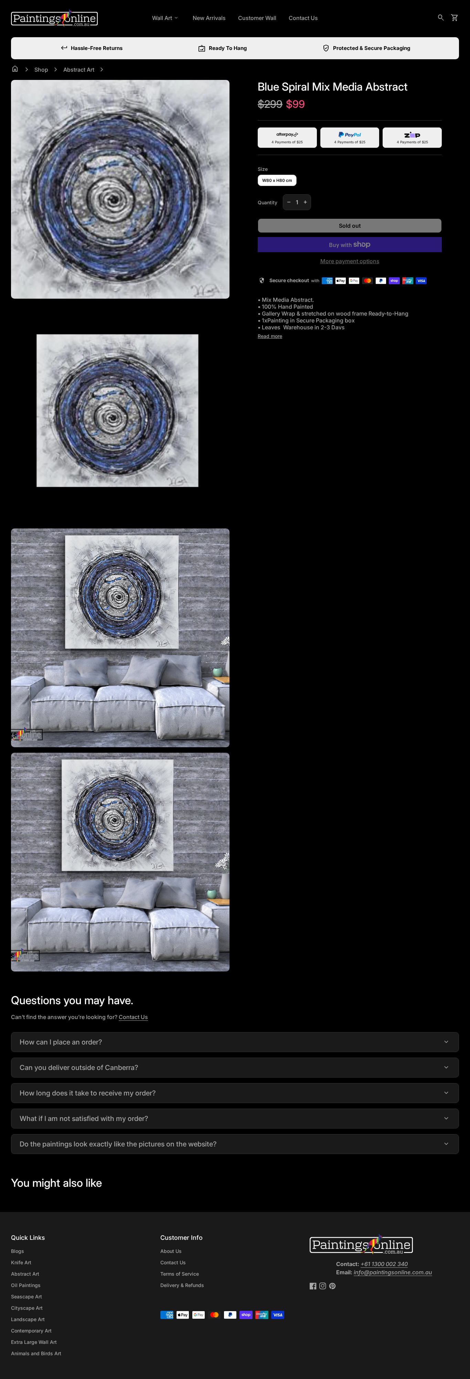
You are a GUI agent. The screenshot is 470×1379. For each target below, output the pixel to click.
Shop (41, 69)
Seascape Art (26, 1296)
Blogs (17, 1251)
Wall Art (165, 17)
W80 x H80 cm (277, 180)
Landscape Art (28, 1319)
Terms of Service (179, 1274)
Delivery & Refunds (182, 1285)
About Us (171, 1251)
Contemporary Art (31, 1331)
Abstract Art (78, 69)
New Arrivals (209, 17)
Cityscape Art (27, 1308)
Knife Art (21, 1262)
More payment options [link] (350, 261)
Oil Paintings (26, 1285)
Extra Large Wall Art (34, 1342)
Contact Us (303, 17)
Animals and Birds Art (36, 1353)
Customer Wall (257, 17)
